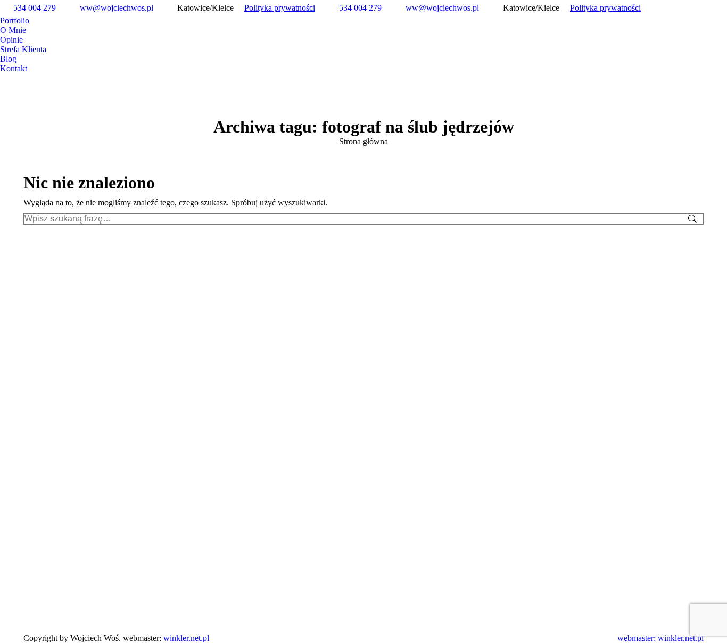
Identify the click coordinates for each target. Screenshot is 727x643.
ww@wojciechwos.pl (116, 7)
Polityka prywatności (279, 7)
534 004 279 (34, 7)
